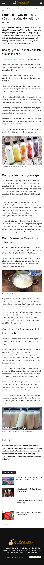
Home (4, 9)
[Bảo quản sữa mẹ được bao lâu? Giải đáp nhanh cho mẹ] (8, 504)
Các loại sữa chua (12, 9)
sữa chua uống (12, 59)
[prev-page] (3, 523)
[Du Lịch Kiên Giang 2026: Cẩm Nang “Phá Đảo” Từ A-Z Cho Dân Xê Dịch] (8, 481)
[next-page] (6, 523)
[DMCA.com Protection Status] (35, 557)
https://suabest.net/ (22, 557)
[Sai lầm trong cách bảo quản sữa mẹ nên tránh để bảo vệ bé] (8, 515)
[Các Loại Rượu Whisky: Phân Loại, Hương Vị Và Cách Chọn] (8, 492)
